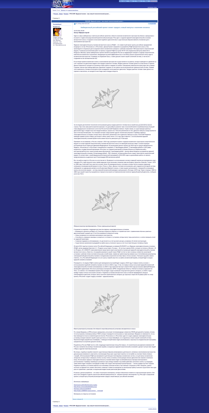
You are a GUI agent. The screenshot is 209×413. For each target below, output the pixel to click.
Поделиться (75, 23)
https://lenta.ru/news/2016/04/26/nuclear (85, 386)
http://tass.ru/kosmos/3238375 (82, 388)
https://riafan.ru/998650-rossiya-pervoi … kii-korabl (88, 390)
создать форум (152, 408)
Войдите (63, 10)
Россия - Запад (58, 13)
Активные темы (152, 7)
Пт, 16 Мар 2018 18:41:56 (82, 23)
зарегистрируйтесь (73, 10)
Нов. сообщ (123, 1)
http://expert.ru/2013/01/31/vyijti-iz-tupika (85, 385)
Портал (139, 1)
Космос (66, 13)
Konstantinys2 (57, 24)
